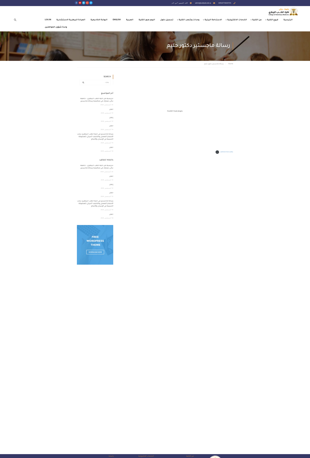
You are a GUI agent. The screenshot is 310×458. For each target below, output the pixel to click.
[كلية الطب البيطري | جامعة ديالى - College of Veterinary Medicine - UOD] (283, 11)
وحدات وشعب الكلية (189, 20)
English (117, 20)
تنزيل (217, 152)
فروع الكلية (272, 20)
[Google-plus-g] (87, 2)
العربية (129, 20)
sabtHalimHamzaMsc (226, 152)
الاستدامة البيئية (213, 20)
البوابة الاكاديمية (99, 20)
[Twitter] (91, 2)
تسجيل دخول (166, 20)
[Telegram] (83, 2)
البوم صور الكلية (147, 20)
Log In (48, 20)
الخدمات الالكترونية (237, 20)
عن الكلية (257, 20)
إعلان (111, 118)
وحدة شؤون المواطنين (56, 27)
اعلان (111, 109)
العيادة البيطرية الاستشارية (70, 20)
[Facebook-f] (76, 2)
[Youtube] (80, 2)
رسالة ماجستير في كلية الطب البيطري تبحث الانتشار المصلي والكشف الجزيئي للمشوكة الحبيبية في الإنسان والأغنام (95, 136)
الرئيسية (288, 20)
